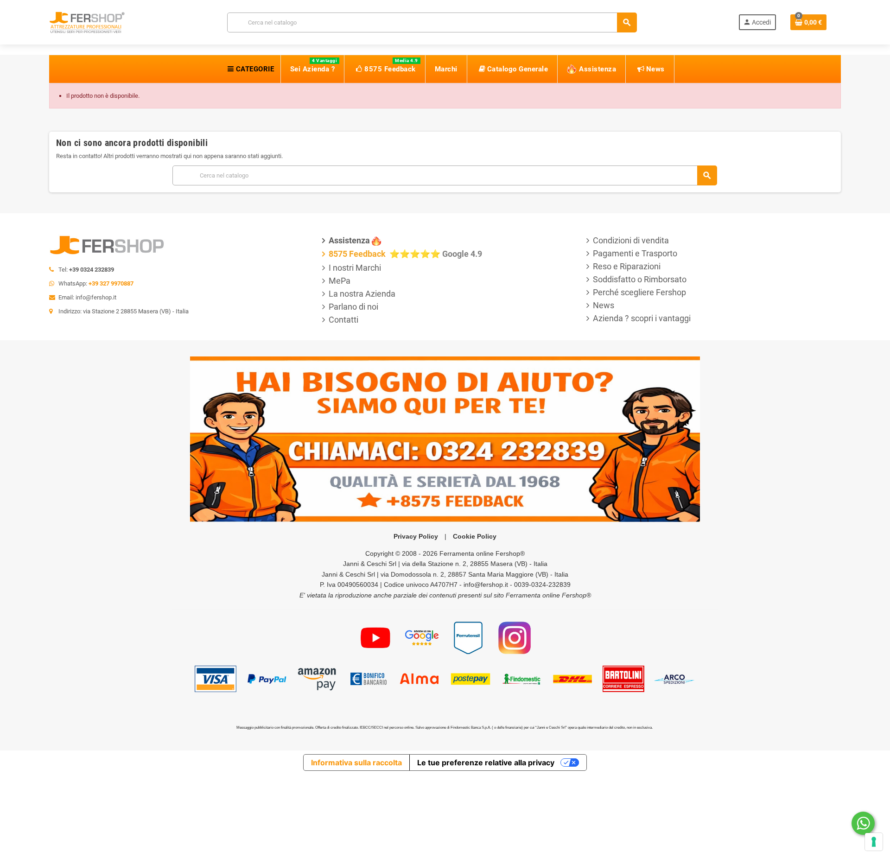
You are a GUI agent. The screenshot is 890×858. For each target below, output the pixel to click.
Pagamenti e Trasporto (635, 253)
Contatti (343, 319)
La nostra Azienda (362, 294)
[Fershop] (87, 21)
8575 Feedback (358, 254)
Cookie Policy (474, 536)
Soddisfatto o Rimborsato (640, 279)
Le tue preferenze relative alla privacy (485, 762)
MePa (339, 281)
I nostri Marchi (355, 268)
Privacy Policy (416, 536)
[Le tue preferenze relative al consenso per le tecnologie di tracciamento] (874, 842)
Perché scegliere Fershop (639, 292)
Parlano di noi (353, 306)
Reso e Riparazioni (627, 266)
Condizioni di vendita (631, 240)
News (603, 305)
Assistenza (349, 240)
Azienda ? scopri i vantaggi (642, 318)
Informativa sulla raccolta (356, 762)
